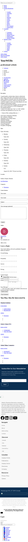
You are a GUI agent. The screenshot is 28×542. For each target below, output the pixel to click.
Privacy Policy (5, 476)
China (8, 19)
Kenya (8, 24)
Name (2, 278)
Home (5, 5)
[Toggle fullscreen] (4, 520)
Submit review (4, 291)
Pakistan (9, 17)
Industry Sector (10, 35)
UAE (8, 16)
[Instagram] (11, 418)
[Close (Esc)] (1, 520)
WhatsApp (7, 530)
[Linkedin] (7, 418)
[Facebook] (3, 418)
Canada (9, 12)
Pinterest (7, 533)
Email (2, 280)
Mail (6, 538)
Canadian (6, 28)
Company (9, 32)
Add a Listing (5, 430)
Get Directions (4, 181)
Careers (4, 478)
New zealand (10, 26)
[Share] (2, 520)
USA (8, 14)
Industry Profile (10, 38)
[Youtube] (15, 418)
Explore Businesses (8, 8)
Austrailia (9, 13)
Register (8, 55)
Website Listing (7, 39)
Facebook (7, 527)
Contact (6, 51)
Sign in (2, 55)
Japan (8, 23)
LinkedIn (7, 534)
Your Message (4, 287)
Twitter (7, 528)
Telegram (7, 531)
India (8, 21)
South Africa (10, 27)
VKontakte (8, 537)
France (8, 20)
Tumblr (6, 535)
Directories (9, 33)
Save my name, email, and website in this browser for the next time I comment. (14, 289)
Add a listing (4, 54)
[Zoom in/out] (6, 520)
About (5, 7)
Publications (10, 36)
